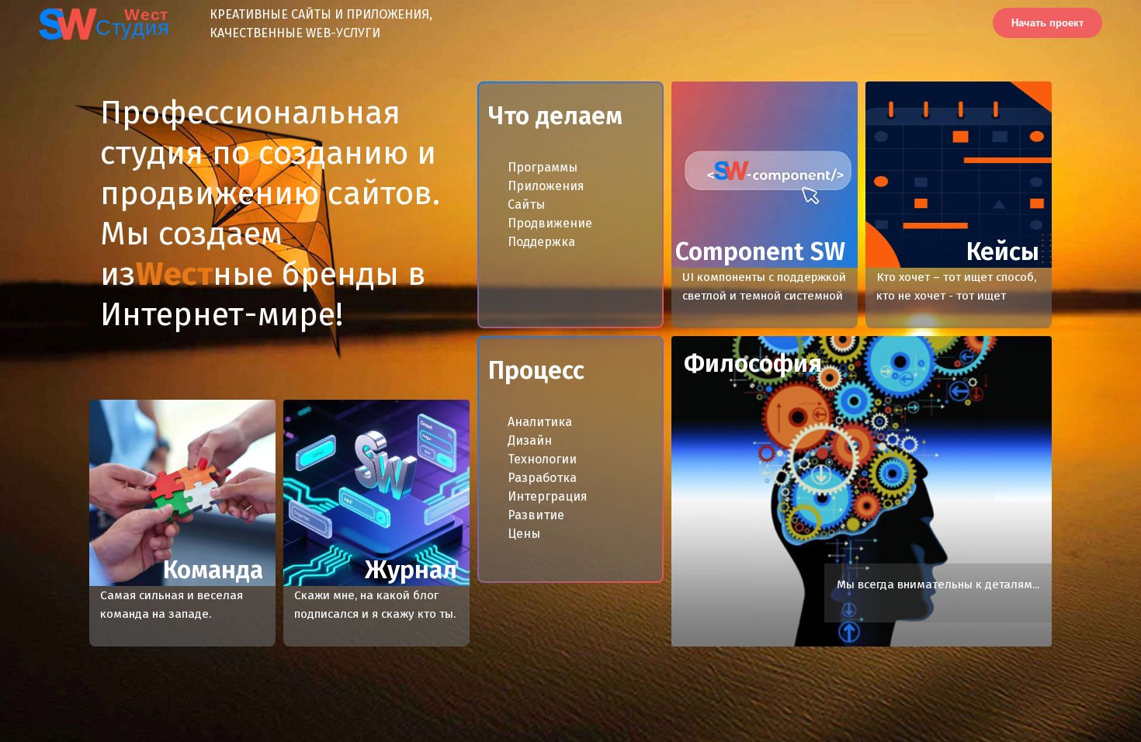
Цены (524, 533)
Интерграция (548, 496)
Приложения (546, 186)
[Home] (84, 23)
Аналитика (540, 421)
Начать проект (1047, 23)
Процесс (536, 370)
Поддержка (541, 241)
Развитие (536, 515)
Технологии (542, 459)
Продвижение (550, 223)
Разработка (542, 477)
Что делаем (555, 115)
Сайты (526, 204)
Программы (542, 167)
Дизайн (530, 440)
